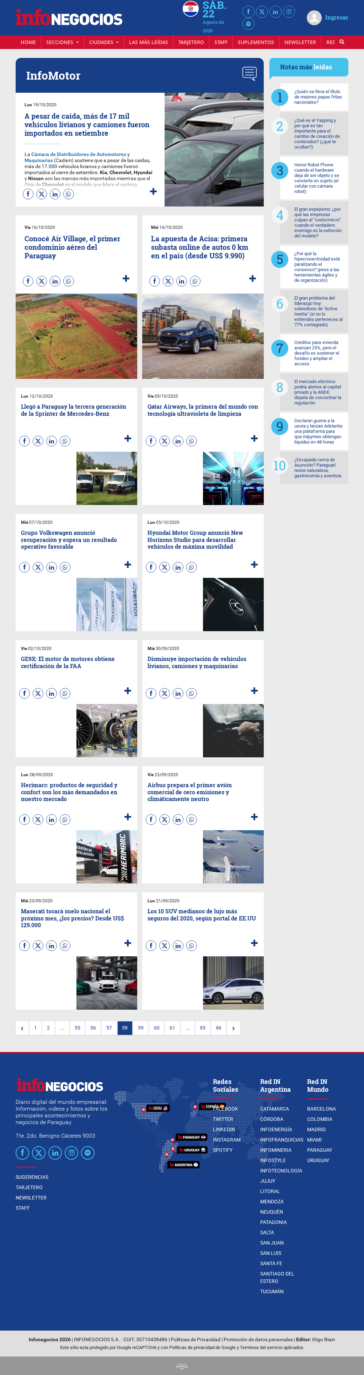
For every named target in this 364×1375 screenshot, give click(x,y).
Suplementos (256, 42)
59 (141, 1028)
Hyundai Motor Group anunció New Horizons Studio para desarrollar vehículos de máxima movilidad (195, 539)
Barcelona (321, 1109)
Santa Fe (271, 1263)
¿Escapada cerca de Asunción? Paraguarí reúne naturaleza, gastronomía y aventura (317, 467)
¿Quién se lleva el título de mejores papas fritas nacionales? (318, 97)
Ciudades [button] (102, 42)
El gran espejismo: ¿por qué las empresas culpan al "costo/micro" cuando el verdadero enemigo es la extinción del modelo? (318, 222)
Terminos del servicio (261, 1347)
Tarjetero (191, 42)
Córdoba (271, 1119)
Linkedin (224, 1129)
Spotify (222, 1150)
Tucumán (272, 1291)
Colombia (319, 1119)
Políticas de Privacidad (195, 1340)
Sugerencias (32, 1177)
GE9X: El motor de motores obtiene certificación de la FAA (68, 662)
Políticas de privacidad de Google (202, 1347)
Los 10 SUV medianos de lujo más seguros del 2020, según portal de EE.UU (202, 914)
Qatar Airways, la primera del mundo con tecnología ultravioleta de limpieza (203, 410)
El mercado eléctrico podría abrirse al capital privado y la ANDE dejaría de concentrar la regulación (317, 392)
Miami (314, 1140)
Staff (221, 42)
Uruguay (318, 1160)
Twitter (223, 1119)
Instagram (227, 1140)
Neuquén (271, 1212)
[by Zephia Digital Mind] (182, 1366)
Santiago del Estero (277, 1277)
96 (218, 1028)
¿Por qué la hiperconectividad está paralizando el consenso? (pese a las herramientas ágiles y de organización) (317, 267)
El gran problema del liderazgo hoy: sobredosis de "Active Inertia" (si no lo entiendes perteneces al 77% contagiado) (318, 311)
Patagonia (273, 1222)
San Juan (272, 1243)
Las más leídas (148, 42)
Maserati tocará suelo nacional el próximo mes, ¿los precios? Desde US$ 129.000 (72, 917)
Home (28, 42)
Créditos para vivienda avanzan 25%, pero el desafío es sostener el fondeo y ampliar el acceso (316, 353)
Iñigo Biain (323, 1340)
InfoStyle (273, 1160)
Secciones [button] (60, 42)
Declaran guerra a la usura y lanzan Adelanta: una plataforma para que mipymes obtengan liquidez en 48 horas (318, 431)
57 (109, 1028)
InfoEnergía (276, 1129)
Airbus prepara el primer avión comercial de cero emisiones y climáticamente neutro (190, 791)
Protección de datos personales (258, 1340)
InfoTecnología (281, 1170)
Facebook (225, 1109)
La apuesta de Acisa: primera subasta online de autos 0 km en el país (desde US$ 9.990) (199, 247)
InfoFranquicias (281, 1140)
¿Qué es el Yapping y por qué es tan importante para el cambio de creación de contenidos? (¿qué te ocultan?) (317, 134)
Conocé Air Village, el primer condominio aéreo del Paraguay (72, 247)
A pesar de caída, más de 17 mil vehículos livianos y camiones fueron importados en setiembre (87, 124)
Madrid (316, 1129)
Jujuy (267, 1181)
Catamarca (274, 1109)
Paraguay (319, 1150)
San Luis (270, 1253)
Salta (267, 1232)
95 (202, 1028)
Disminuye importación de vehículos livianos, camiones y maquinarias (197, 662)
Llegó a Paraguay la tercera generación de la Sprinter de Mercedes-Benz (73, 410)
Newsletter (300, 42)
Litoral (270, 1191)
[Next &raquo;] (233, 1028)
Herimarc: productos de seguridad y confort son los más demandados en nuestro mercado (69, 791)
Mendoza (272, 1201)
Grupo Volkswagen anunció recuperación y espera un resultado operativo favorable (69, 539)
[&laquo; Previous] (22, 1028)
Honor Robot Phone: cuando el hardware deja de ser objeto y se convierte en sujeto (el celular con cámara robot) (316, 178)
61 (172, 1028)
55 (77, 1028)
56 (93, 1028)
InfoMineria (275, 1150)
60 (157, 1028)
